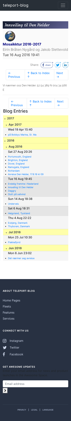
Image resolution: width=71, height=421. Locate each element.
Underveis (13, 203)
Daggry (12, 190)
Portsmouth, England (19, 156)
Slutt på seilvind (16, 194)
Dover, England (16, 163)
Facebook (16, 354)
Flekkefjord (14, 242)
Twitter (14, 347)
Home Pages (11, 300)
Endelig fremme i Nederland (23, 183)
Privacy (21, 410)
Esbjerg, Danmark (17, 223)
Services (8, 318)
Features (8, 312)
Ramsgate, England (18, 167)
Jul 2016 (14, 232)
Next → (59, 74)
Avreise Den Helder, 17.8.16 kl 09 (26, 174)
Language (48, 410)
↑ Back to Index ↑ (38, 74)
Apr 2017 (15, 124)
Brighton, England (18, 160)
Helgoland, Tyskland (19, 213)
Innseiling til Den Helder (20, 187)
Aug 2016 (15, 146)
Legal (34, 410)
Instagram (16, 341)
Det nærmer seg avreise (21, 258)
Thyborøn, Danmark (19, 226)
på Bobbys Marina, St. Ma (22, 134)
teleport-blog (16, 5)
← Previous (14, 74)
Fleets (7, 306)
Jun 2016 (15, 248)
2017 (10, 118)
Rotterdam (14, 170)
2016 (10, 140)
